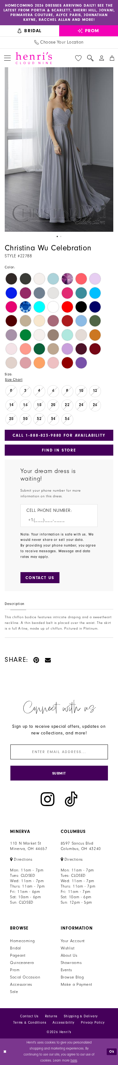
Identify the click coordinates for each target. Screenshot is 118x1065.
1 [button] (57, 236)
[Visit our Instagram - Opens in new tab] (47, 799)
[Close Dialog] (5, 1052)
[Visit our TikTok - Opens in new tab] (71, 799)
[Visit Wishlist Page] (78, 58)
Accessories (21, 984)
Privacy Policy (93, 1022)
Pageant (17, 955)
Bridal (15, 948)
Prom (15, 970)
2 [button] (61, 236)
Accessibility (63, 1022)
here (73, 1060)
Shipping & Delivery (81, 1016)
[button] (7, 58)
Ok (112, 1052)
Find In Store (59, 450)
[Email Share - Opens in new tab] (48, 659)
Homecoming (22, 941)
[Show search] (90, 58)
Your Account (73, 941)
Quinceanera (22, 962)
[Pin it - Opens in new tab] (36, 659)
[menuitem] (29, 30)
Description (15, 604)
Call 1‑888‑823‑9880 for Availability (59, 435)
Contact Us (29, 1016)
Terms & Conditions (29, 1022)
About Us (69, 955)
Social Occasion (25, 977)
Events (66, 970)
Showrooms (71, 962)
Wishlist (68, 948)
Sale (14, 992)
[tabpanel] (59, 149)
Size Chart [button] (13, 380)
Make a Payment (76, 984)
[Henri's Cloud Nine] (34, 58)
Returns (51, 1016)
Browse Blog (72, 977)
